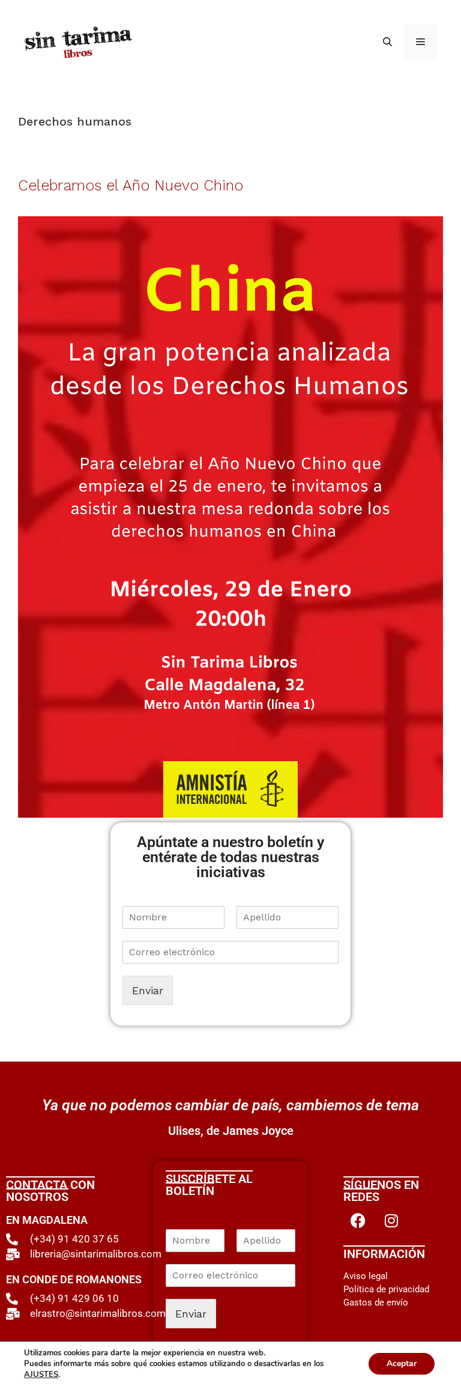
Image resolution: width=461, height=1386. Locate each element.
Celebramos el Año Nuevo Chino (130, 185)
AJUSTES (41, 1374)
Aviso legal (365, 1276)
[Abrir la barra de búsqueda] (387, 42)
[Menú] (420, 42)
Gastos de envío (375, 1302)
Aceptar (402, 1363)
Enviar (147, 990)
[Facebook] (358, 1221)
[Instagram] (391, 1221)
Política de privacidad (386, 1289)
